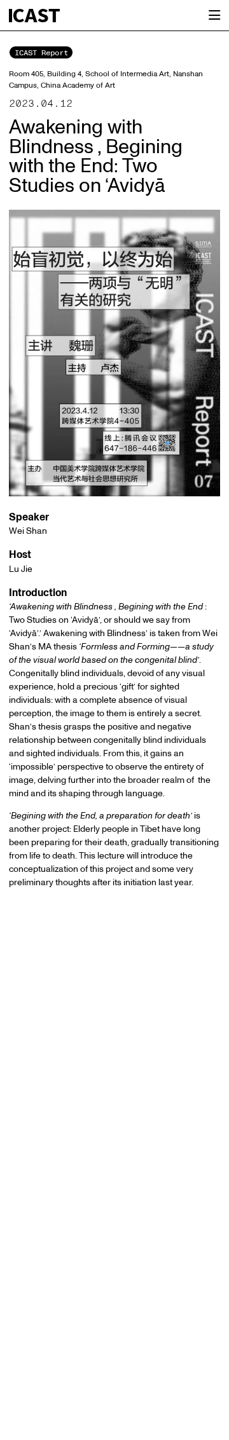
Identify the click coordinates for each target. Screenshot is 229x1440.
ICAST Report (41, 53)
